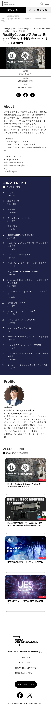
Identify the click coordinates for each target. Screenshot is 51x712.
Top (3, 16)
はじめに (11, 194)
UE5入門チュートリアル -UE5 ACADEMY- (25, 602)
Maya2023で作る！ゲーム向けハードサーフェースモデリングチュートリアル (25, 524)
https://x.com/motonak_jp (19, 413)
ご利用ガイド (25, 657)
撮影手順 (11, 211)
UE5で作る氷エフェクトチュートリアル (25, 562)
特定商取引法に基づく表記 (25, 667)
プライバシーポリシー (25, 662)
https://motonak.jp (25, 410)
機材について (13, 202)
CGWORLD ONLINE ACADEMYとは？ (26, 651)
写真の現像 (12, 228)
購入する (12, 10)
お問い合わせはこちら (26, 684)
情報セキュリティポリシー (25, 673)
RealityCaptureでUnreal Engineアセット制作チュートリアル (24, 485)
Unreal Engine (13, 16)
